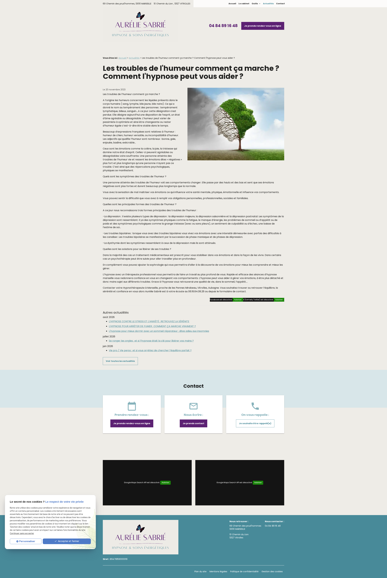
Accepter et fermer (68, 541)
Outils (255, 3)
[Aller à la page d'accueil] (140, 25)
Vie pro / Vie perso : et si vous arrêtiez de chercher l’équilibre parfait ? (150, 350)
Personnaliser (27, 541)
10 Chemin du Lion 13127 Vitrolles (239, 536)
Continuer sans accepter (22, 533)
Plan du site (200, 571)
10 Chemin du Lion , (172, 3)
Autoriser (279, 300)
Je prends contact (193, 423)
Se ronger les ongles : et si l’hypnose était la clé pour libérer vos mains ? (151, 340)
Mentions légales (218, 571)
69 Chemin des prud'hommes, (127, 3)
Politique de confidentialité (244, 571)
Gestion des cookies (272, 571)
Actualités (268, 3)
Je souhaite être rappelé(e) (255, 423)
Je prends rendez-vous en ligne (262, 25)
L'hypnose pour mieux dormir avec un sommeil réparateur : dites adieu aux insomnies (159, 331)
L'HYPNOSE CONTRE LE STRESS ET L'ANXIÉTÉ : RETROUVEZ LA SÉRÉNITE (149, 321)
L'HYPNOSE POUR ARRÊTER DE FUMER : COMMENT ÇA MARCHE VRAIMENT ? (152, 326)
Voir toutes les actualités (120, 361)
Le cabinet (244, 3)
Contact (280, 3)
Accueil (232, 3)
